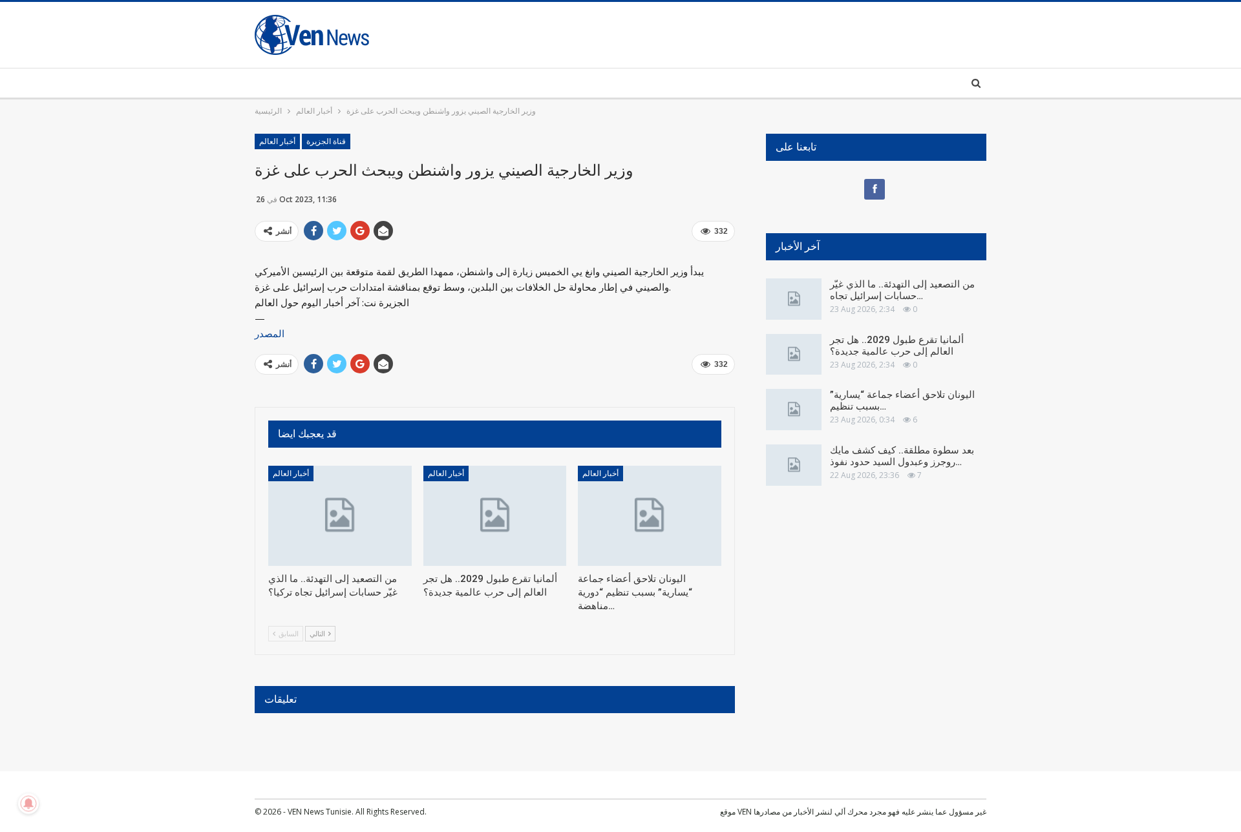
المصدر (269, 333)
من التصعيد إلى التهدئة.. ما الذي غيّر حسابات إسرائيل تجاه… (902, 290)
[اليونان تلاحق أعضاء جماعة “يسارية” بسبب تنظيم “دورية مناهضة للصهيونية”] (649, 516)
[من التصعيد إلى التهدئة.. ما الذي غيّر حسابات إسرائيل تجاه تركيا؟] (340, 516)
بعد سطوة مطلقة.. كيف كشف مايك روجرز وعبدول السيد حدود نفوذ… (902, 456)
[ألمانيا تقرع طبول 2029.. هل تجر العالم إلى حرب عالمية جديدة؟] (495, 516)
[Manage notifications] (28, 803)
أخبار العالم (277, 141)
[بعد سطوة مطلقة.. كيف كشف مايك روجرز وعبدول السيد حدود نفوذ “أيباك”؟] (794, 465)
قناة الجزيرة (326, 141)
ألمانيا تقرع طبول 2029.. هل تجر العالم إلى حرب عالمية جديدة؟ (897, 345)
